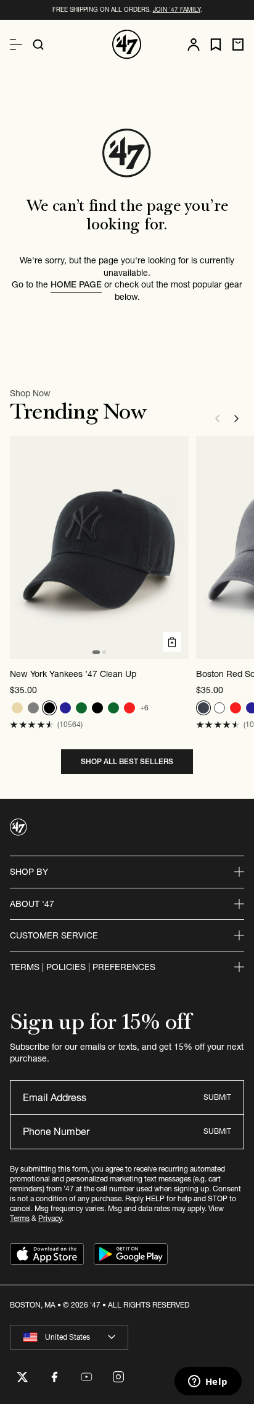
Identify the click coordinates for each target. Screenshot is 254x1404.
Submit (217, 1097)
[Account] (193, 44)
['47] (127, 44)
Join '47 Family (176, 10)
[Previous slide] (217, 418)
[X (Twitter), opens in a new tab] (22, 1376)
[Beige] (17, 707)
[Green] (81, 707)
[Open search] (38, 44)
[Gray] (33, 707)
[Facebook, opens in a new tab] (54, 1376)
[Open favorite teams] (216, 44)
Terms (20, 1218)
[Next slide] (236, 418)
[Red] (129, 707)
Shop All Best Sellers (127, 761)
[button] (32, 725)
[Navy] (65, 707)
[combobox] (69, 1337)
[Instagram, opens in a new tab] (118, 1376)
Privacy (50, 1218)
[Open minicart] (238, 44)
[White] (219, 707)
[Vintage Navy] (203, 707)
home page (76, 284)
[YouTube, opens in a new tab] (86, 1376)
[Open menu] (16, 44)
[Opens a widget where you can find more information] (208, 1382)
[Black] (49, 707)
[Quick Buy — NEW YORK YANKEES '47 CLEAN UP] (172, 642)
